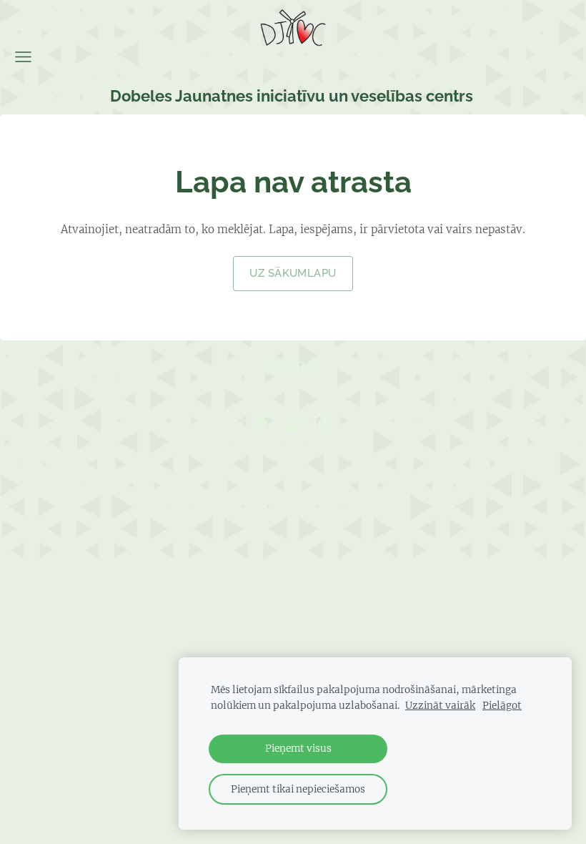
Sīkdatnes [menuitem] (293, 366)
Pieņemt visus (298, 748)
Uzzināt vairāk (440, 706)
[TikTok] (293, 423)
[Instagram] (323, 423)
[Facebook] (262, 423)
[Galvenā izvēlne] (23, 57)
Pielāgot (502, 706)
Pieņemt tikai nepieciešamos (298, 789)
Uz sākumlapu (292, 273)
